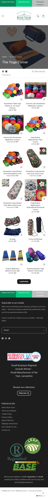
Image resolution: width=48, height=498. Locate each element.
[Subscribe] (43, 330)
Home (4, 57)
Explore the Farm (8, 2)
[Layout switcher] (3, 72)
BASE (41, 477)
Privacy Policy (7, 417)
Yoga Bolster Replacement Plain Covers (35, 140)
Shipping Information (10, 424)
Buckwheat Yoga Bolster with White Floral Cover (12, 204)
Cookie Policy (7, 414)
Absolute (24, 491)
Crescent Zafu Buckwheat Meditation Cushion (35, 105)
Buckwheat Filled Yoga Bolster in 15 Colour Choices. (12, 106)
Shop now (22, 393)
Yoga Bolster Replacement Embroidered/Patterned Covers (35, 206)
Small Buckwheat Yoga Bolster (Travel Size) (35, 270)
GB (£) (40, 496)
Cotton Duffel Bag (35, 239)
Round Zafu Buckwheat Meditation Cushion (12, 139)
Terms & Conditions (9, 411)
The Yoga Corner (15, 57)
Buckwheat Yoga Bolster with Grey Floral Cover (35, 172)
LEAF (25, 477)
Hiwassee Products (40, 3)
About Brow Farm (8, 407)
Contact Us (6, 430)
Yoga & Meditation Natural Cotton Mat (12, 270)
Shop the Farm (24, 2)
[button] (2, 16)
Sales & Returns (8, 420)
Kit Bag (12, 239)
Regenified (31, 477)
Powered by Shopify (35, 491)
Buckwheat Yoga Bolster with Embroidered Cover (12, 172)
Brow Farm (11, 491)
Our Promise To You (9, 427)
